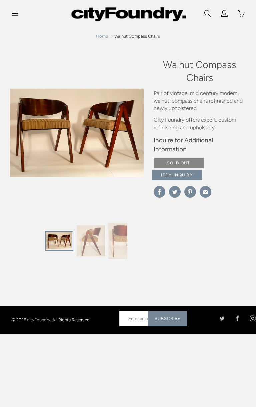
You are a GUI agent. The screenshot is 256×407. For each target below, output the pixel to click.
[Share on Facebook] (159, 192)
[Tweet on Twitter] (175, 192)
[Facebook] (237, 318)
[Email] (205, 192)
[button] (135, 135)
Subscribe (168, 318)
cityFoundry (38, 319)
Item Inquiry (177, 175)
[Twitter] (222, 318)
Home (102, 36)
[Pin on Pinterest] (190, 192)
